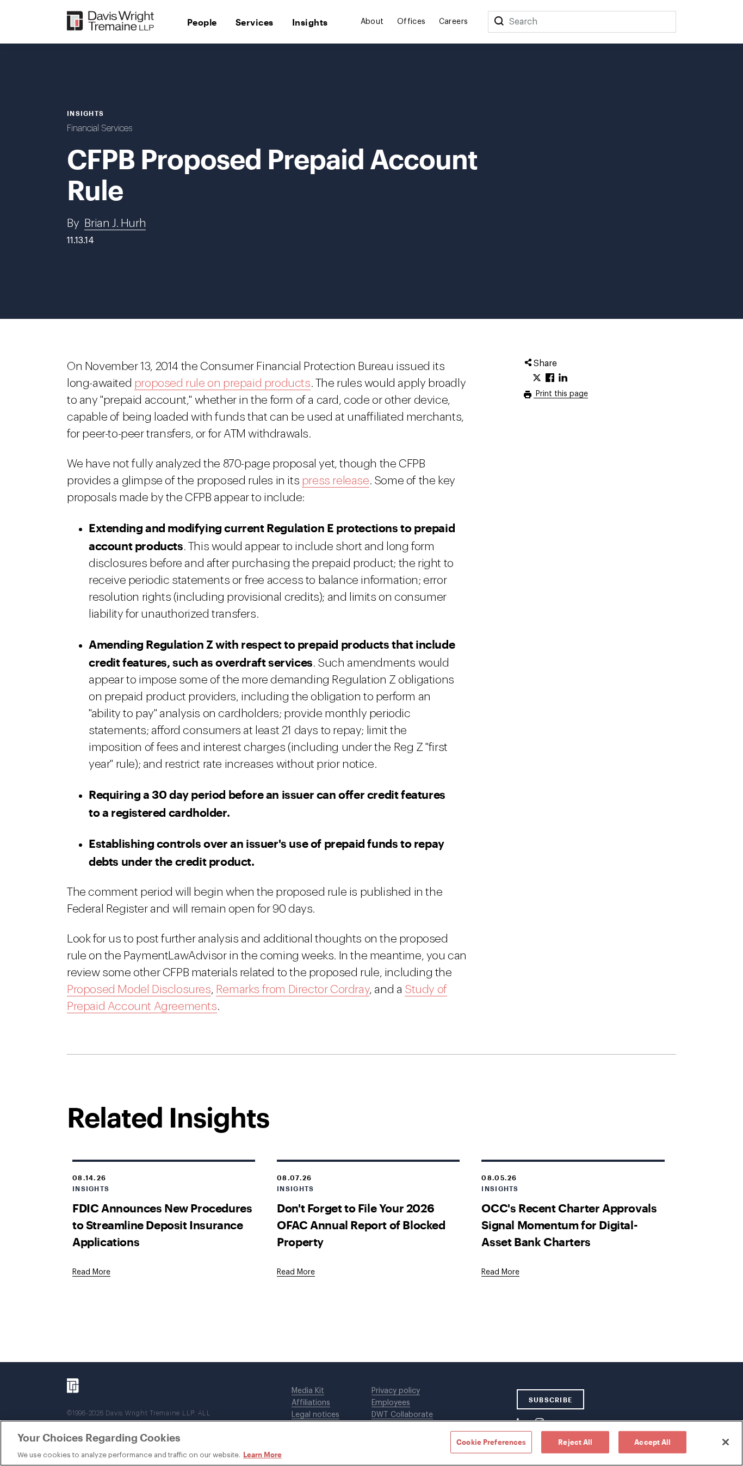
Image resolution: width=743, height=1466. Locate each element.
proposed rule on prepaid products (222, 383)
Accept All (652, 1441)
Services (255, 22)
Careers (453, 22)
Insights (310, 22)
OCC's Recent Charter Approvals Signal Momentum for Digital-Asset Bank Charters (569, 1224)
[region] (371, 1443)
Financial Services (99, 128)
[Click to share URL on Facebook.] (550, 378)
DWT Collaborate (402, 1415)
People (202, 22)
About (372, 22)
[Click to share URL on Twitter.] (537, 378)
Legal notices (315, 1415)
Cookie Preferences (491, 1441)
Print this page (561, 394)
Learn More (262, 1454)
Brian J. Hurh (115, 223)
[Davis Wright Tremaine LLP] (110, 21)
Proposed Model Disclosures (139, 989)
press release (335, 480)
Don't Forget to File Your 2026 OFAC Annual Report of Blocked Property (361, 1224)
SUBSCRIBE (551, 1399)
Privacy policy (395, 1391)
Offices (411, 22)
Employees (390, 1403)
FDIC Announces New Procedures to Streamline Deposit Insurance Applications (162, 1224)
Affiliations (311, 1403)
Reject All (575, 1441)
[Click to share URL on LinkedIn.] (563, 378)
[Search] (499, 21)
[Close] (726, 1442)
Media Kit (308, 1391)
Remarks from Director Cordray (292, 989)
